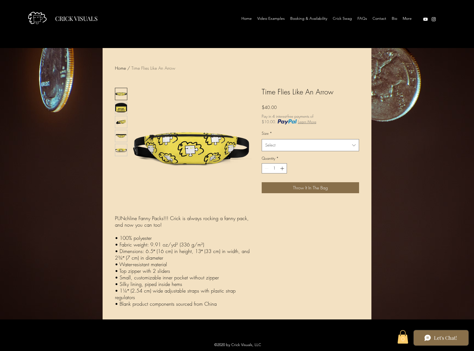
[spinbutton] (274, 168)
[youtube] (425, 19)
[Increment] (282, 168)
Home (120, 68)
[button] (402, 337)
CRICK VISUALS (76, 18)
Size (267, 133)
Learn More (307, 121)
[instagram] (433, 19)
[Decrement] (266, 168)
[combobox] (310, 145)
